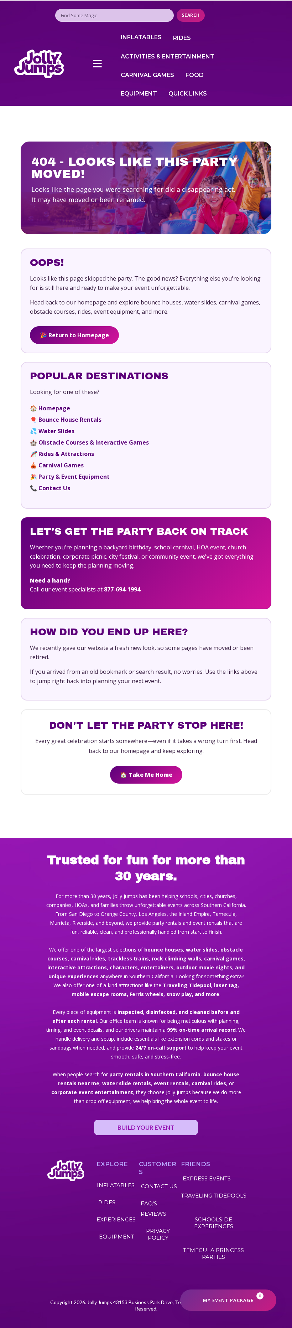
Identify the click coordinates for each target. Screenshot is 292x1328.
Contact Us (54, 488)
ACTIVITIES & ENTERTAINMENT (167, 56)
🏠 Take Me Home (146, 775)
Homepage (54, 408)
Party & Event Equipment (74, 477)
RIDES (182, 38)
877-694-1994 (122, 589)
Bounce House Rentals (69, 420)
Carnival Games (61, 465)
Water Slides (56, 431)
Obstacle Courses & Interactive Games (93, 442)
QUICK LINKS (187, 93)
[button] (97, 64)
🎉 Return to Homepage (74, 335)
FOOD (195, 75)
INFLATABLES (141, 37)
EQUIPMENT (139, 93)
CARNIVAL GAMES (147, 75)
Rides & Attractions (66, 454)
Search (191, 15)
